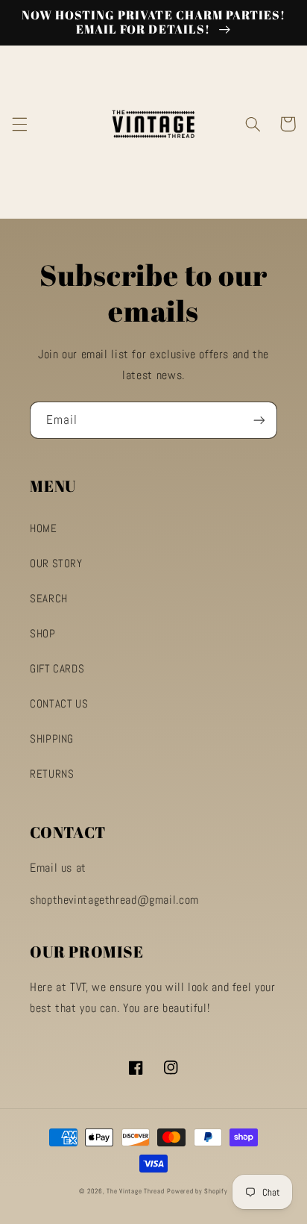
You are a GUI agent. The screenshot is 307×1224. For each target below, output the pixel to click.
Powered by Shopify (197, 1191)
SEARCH (49, 598)
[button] (19, 124)
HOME (43, 528)
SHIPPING (52, 739)
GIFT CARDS (57, 668)
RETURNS (52, 774)
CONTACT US (59, 704)
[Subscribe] (259, 420)
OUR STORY (56, 563)
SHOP (43, 633)
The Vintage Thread (135, 1191)
